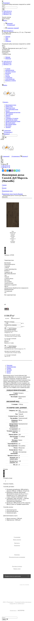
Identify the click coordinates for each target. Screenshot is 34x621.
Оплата (9, 371)
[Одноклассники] (5, 171)
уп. (22, 326)
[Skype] (17, 171)
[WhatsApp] (15, 171)
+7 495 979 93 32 (7, 11)
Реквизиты (17, 545)
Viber (6, 38)
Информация (17, 551)
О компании (17, 537)
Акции (17, 524)
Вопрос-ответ (17, 568)
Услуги (9, 372)
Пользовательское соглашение (17, 557)
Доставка (9, 369)
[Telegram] (19, 171)
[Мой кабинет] (1, 158)
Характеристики (11, 366)
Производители (17, 528)
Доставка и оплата (17, 566)
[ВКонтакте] (3, 171)
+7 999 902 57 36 (6, 14)
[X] (10, 171)
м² (22, 323)
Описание (9, 365)
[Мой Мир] (8, 171)
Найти (4, 619)
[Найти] (3, 9)
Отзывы (9, 368)
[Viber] (12, 171)
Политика (17, 554)
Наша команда (17, 539)
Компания (17, 533)
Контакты (17, 543)
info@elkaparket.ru (8, 30)
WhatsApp (8, 41)
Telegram (7, 36)
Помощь (17, 563)
